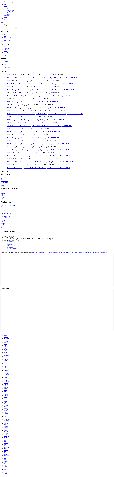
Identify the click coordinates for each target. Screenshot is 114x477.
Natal (5, 55)
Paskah (5, 51)
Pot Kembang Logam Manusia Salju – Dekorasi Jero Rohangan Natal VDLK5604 (33, 138)
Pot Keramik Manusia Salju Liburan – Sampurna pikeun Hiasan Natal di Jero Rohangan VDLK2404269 (41, 96)
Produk (5, 6)
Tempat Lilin (10, 13)
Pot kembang (88, 252)
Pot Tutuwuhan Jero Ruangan (99, 252)
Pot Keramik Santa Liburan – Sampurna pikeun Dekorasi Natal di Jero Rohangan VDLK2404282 (38, 156)
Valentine (6, 49)
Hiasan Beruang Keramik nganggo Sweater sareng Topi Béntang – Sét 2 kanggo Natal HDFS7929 (38, 150)
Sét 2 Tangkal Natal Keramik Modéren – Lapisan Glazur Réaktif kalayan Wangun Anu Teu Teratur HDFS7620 (42, 78)
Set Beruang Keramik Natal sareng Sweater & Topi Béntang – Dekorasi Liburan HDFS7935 (36, 120)
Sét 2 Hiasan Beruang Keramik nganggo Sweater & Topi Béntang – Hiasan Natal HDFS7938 (36, 108)
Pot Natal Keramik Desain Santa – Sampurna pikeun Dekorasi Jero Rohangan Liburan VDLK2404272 (40, 84)
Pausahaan (6, 15)
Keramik (6, 61)
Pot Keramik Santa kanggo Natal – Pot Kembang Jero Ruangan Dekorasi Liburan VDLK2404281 (38, 168)
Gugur (5, 53)
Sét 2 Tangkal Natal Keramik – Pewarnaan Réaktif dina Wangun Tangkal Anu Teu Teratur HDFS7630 (40, 162)
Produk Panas (34, 252)
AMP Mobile (48, 252)
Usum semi (6, 48)
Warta (5, 17)
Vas (8, 8)
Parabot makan (10, 11)
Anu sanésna (7, 67)
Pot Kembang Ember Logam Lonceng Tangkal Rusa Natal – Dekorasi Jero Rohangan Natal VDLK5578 (40, 90)
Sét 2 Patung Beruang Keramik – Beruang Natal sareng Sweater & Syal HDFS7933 (33, 132)
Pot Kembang (54, 252)
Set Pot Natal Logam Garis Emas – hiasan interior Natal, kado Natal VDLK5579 (32, 102)
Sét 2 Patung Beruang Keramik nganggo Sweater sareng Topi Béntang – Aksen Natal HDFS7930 (38, 144)
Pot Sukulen (70, 252)
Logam (5, 65)
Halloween (6, 52)
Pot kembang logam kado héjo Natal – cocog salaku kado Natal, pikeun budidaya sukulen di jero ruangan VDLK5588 (45, 114)
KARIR (6, 18)
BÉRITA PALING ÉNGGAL (8, 205)
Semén (5, 63)
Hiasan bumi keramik (79, 252)
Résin (5, 64)
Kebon (8, 14)
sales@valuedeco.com (11, 234)
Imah (5, 4)
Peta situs (41, 252)
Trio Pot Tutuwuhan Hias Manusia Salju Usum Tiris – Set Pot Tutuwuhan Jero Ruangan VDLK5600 (39, 126)
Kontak (5, 20)
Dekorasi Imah (10, 10)
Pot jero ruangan (63, 252)
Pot (7, 7)
